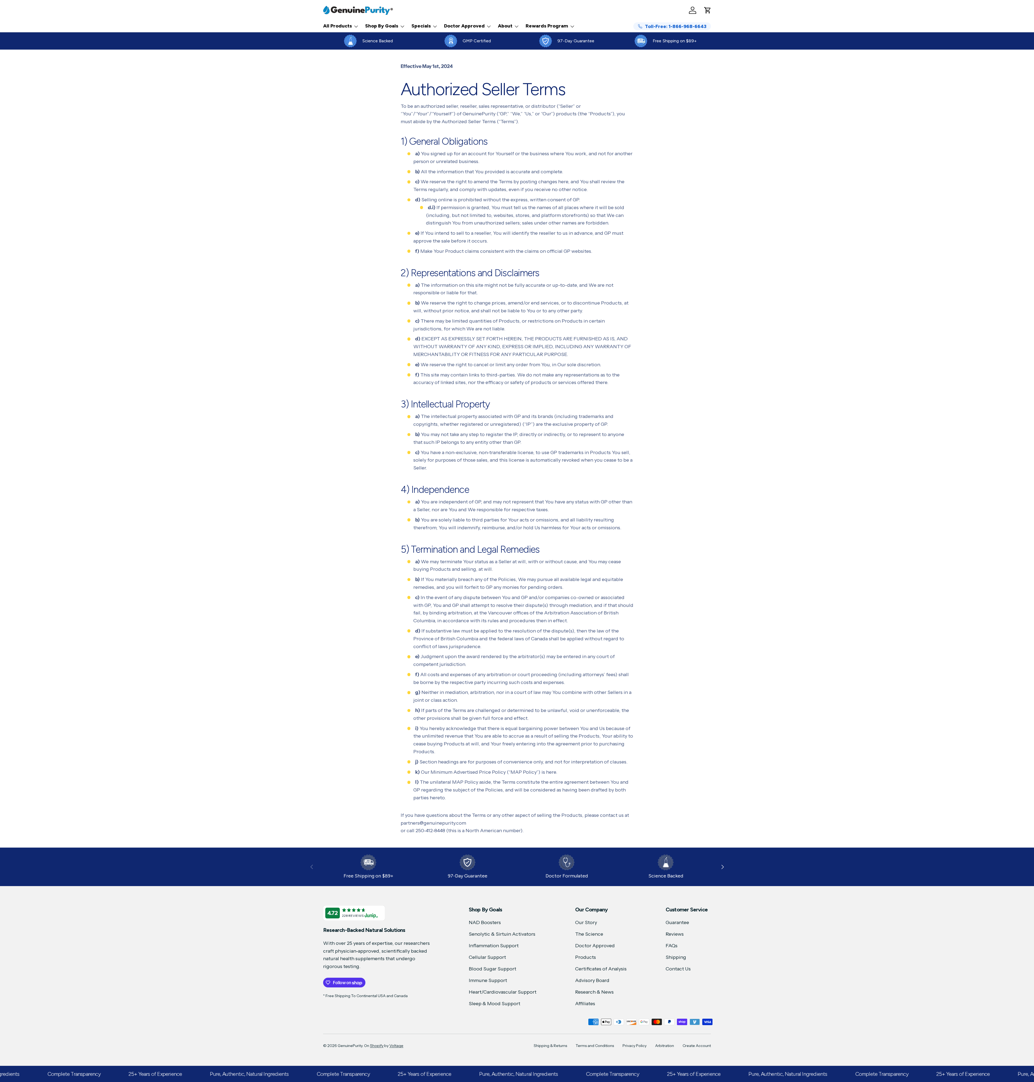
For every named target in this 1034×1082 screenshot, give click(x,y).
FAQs (671, 946)
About (505, 26)
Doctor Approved (464, 26)
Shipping (676, 957)
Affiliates (585, 1004)
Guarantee (677, 922)
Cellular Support (487, 957)
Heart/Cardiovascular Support (502, 992)
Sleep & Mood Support (494, 1004)
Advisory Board (592, 980)
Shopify (376, 1045)
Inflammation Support (494, 946)
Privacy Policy (635, 1045)
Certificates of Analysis (601, 969)
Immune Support (488, 980)
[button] (708, 10)
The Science (589, 934)
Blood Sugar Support (492, 969)
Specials (421, 26)
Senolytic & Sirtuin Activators (502, 934)
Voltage (396, 1045)
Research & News (594, 992)
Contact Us (678, 969)
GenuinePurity (350, 1045)
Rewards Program (547, 26)
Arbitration (664, 1045)
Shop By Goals (381, 26)
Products (585, 957)
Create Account (697, 1045)
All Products (337, 26)
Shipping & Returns (550, 1045)
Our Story (586, 922)
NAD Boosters (485, 922)
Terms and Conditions (595, 1045)
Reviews (675, 934)
